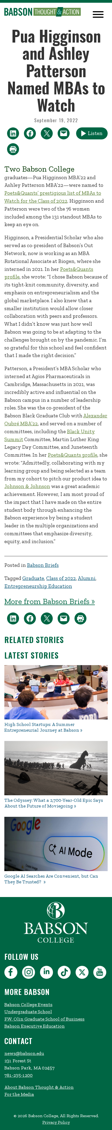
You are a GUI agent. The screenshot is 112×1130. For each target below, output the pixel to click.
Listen (95, 133)
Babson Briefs (43, 565)
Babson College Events (28, 1005)
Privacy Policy (56, 1122)
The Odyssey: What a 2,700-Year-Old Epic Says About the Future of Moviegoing (53, 803)
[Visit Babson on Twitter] (83, 973)
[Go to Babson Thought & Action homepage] (42, 12)
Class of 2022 (61, 578)
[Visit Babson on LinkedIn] (47, 973)
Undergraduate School (28, 1012)
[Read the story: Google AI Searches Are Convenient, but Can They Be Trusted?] (56, 844)
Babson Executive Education (34, 1026)
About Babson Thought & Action (39, 1087)
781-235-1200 (18, 1075)
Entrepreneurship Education (38, 586)
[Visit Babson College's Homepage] (56, 942)
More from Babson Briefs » (49, 601)
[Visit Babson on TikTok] (65, 973)
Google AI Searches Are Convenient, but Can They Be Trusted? (51, 879)
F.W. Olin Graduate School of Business (44, 1019)
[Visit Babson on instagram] (29, 973)
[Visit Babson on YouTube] (100, 973)
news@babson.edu (24, 1053)
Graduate (33, 578)
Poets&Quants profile (72, 455)
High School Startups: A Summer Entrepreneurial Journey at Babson (41, 727)
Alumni (86, 578)
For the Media (19, 1094)
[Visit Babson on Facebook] (11, 973)
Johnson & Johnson (27, 486)
